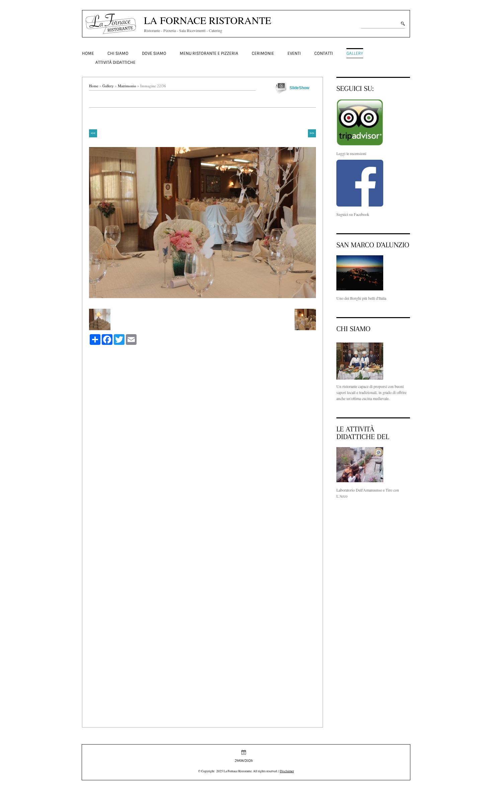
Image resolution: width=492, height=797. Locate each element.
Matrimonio (127, 85)
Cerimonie (263, 53)
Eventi (294, 53)
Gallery (354, 53)
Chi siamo (118, 53)
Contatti (323, 53)
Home (88, 53)
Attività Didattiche (115, 62)
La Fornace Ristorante (207, 20)
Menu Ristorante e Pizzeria (209, 53)
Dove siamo (154, 53)
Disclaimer (287, 771)
